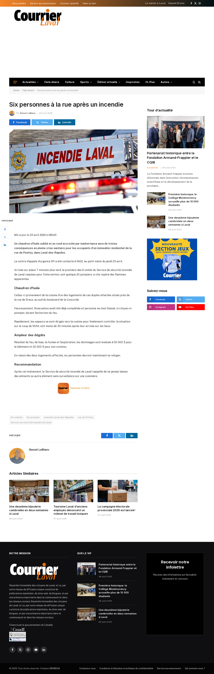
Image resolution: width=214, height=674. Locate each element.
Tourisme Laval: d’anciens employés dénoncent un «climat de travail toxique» (71, 510)
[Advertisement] (107, 52)
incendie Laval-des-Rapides (59, 417)
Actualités (29, 82)
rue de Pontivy (85, 417)
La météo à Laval (155, 3)
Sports (84, 82)
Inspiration (133, 82)
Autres (165, 82)
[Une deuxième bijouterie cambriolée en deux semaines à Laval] (29, 491)
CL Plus (150, 82)
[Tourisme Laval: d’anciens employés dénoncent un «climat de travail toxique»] (73, 491)
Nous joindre (19, 3)
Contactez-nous (87, 668)
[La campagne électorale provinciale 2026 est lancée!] (118, 491)
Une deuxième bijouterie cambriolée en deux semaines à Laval (28, 510)
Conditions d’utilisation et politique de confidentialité (126, 668)
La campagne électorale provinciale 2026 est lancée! (116, 508)
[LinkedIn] (5, 245)
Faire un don (89, 3)
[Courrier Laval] (38, 17)
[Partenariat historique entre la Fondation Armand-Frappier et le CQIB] (176, 132)
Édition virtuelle (107, 82)
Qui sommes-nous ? (195, 668)
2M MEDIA (54, 668)
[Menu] (15, 82)
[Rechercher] (199, 82)
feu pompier (33, 417)
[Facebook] (5, 229)
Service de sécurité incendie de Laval (31, 422)
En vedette (17, 417)
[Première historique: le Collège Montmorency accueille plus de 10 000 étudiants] (156, 198)
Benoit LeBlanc (28, 113)
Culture (70, 82)
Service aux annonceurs (43, 3)
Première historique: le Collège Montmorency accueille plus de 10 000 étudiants (183, 200)
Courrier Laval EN (69, 3)
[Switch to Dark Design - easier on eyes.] (194, 82)
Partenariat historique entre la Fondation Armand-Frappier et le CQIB (172, 157)
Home (16, 90)
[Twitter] (5, 237)
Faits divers (51, 82)
